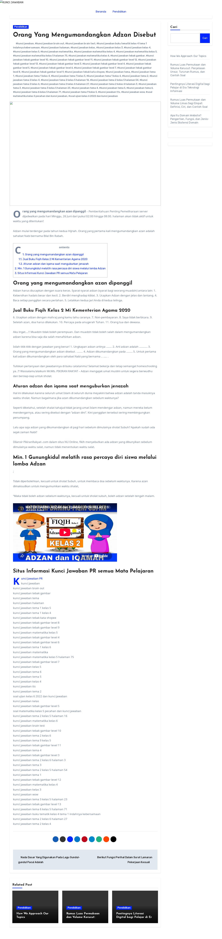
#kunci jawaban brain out (49, 43)
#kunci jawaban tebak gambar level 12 (115, 59)
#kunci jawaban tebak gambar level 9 (42, 72)
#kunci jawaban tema (118, 72)
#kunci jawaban (25, 43)
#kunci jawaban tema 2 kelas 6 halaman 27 (65, 84)
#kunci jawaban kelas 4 (137, 47)
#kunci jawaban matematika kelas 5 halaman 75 (40, 55)
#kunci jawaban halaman (55, 47)
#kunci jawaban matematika (56, 51)
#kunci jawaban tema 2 (135, 76)
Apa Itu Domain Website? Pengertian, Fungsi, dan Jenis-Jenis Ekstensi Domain (189, 119)
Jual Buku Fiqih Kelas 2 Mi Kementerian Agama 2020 (53, 259)
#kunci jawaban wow (133, 92)
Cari (173, 27)
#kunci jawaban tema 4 (85, 88)
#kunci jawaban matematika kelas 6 (88, 55)
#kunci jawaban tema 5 (112, 88)
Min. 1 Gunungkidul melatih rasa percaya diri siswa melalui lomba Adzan (60, 268)
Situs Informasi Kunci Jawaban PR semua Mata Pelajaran (51, 273)
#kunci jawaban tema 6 (139, 88)
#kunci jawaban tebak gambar (127, 55)
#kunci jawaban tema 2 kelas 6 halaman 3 (113, 84)
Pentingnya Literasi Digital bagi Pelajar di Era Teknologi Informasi (135, 917)
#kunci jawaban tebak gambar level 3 (60, 63)
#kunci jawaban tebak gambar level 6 (52, 68)
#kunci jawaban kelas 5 (26, 51)
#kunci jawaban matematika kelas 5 (136, 51)
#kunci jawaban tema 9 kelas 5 (79, 92)
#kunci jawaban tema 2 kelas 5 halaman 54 (114, 80)
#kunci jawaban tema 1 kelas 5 (68, 76)
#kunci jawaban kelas (83, 47)
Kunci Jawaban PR (32, 578)
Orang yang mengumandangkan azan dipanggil (53, 254)
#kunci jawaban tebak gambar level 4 (103, 63)
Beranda (101, 11)
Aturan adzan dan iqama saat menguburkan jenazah (54, 263)
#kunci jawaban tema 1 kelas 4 (32, 76)
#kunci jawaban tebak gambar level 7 (95, 68)
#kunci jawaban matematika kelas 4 (94, 51)
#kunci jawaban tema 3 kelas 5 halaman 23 (46, 88)
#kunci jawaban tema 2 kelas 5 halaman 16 (65, 80)
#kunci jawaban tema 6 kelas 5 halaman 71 (37, 92)
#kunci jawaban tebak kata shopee (84, 72)
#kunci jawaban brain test (80, 43)
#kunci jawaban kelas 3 (109, 47)
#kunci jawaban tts (109, 92)
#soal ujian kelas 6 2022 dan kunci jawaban (93, 96)
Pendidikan (119, 11)
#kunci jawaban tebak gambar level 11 (70, 59)
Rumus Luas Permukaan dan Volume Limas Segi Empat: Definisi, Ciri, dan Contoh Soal (189, 103)
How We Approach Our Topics (188, 56)
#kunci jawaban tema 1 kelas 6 (103, 76)
